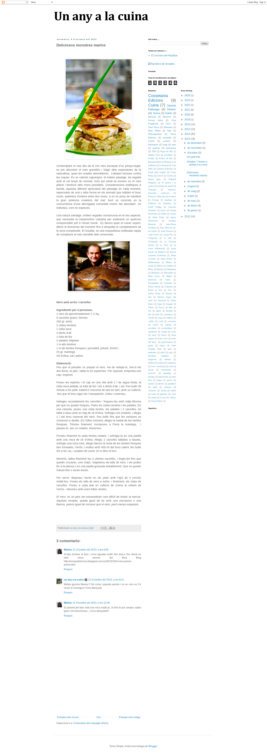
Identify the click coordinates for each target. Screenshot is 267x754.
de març (192, 200)
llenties (168, 359)
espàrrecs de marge (157, 332)
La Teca (164, 245)
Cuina (153, 105)
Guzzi (163, 210)
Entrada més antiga (129, 717)
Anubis (151, 158)
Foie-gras (152, 189)
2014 (187, 134)
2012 (187, 216)
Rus (170, 290)
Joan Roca (153, 127)
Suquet (169, 304)
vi (161, 397)
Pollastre (169, 287)
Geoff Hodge (154, 207)
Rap (169, 130)
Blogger (153, 746)
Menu (150, 269)
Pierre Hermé (154, 287)
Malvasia (168, 127)
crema (151, 141)
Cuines (170, 176)
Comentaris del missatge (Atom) (90, 723)
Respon (68, 569)
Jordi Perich (153, 235)
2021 (187, 109)
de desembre (194, 143)
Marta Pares (166, 259)
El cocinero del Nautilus (164, 55)
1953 (154, 151)
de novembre (194, 148)
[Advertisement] (98, 689)
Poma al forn (155, 290)
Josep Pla (168, 235)
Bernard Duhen (154, 162)
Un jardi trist (193, 157)
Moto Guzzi (154, 276)
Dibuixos (167, 116)
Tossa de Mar (165, 307)
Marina (68, 549)
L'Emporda (153, 241)
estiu (174, 332)
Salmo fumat (154, 293)
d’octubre (192, 152)
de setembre (194, 181)
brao (157, 314)
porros (169, 380)
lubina (161, 363)
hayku (162, 345)
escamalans (166, 328)
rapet (155, 387)
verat (174, 394)
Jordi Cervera (167, 231)
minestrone (166, 370)
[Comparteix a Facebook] (110, 528)
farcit (154, 335)
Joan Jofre (164, 228)
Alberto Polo (154, 155)
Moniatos (155, 273)
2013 (187, 138)
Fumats (155, 200)
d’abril (191, 196)
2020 (187, 114)
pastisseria (163, 377)
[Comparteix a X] (107, 528)
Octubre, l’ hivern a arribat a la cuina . (197, 164)
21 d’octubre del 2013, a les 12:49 (91, 602)
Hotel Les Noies (168, 214)
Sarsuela (162, 300)
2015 (187, 129)
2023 (187, 100)
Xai (149, 311)
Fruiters (172, 196)
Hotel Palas (158, 217)
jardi (170, 349)
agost (158, 311)
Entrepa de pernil (165, 186)
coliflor (151, 321)
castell (151, 318)
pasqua (151, 377)
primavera (171, 148)
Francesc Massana (156, 196)
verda (153, 397)
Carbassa (152, 165)
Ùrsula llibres (157, 401)
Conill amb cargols (157, 172)
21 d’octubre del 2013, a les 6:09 (90, 549)
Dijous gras (154, 179)
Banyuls (152, 116)
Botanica (169, 162)
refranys (167, 387)
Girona (156, 113)
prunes (151, 384)
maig (165, 144)
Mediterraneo (154, 262)
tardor (173, 390)
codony (169, 318)
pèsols (161, 384)
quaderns (172, 384)
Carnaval (164, 165)
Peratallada (153, 283)
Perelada (168, 283)
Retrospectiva (155, 134)
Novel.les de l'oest (159, 280)
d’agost (191, 186)
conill (161, 321)
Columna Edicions (164, 169)
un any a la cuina (74, 579)
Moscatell (168, 273)
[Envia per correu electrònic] (102, 528)
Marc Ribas (154, 130)
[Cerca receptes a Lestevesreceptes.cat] (161, 64)
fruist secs (163, 338)
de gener (192, 210)
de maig (192, 191)
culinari (168, 325)
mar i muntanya (158, 366)
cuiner (155, 325)
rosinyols (152, 390)
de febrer (192, 205)
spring (163, 390)
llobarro (151, 363)
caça (160, 318)
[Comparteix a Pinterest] (113, 528)
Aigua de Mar (166, 151)
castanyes (168, 314)
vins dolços (170, 397)
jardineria (152, 352)
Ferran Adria (155, 120)
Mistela (160, 269)
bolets (168, 113)
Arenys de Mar (166, 158)
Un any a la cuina (101, 17)
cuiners (166, 141)
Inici (99, 717)
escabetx (152, 328)
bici (149, 314)
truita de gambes (159, 394)
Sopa (159, 304)
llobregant (153, 144)
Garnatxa (167, 203)
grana (150, 345)
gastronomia (166, 342)
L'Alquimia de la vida (159, 238)
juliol (163, 352)
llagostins (152, 359)
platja (159, 380)
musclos (152, 373)
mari (171, 366)
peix (174, 144)
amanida (167, 137)
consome (172, 321)
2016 (187, 124)
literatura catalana (158, 356)
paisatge (167, 373)
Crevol (160, 176)
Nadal (169, 276)
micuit (151, 370)
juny (171, 352)
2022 (187, 105)
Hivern (171, 109)
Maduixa (161, 252)
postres (156, 148)
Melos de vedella (165, 266)
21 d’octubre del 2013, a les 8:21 (106, 579)
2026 (187, 95)
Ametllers (168, 155)
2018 (187, 119)
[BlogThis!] (104, 528)
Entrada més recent (67, 717)
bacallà (169, 311)
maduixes (171, 363)
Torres (151, 307)
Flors (168, 123)
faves (163, 335)
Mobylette (171, 269)
